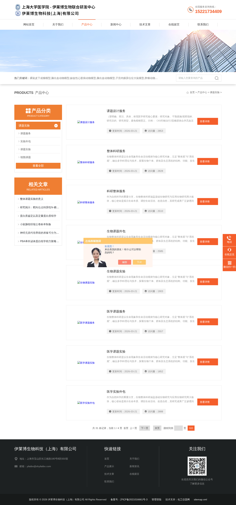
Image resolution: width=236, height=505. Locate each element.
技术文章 (144, 24)
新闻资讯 (134, 466)
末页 (157, 428)
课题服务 (25, 133)
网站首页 (28, 24)
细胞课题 (25, 157)
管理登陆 (156, 499)
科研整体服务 (116, 191)
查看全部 (38, 165)
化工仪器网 (184, 499)
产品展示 (109, 466)
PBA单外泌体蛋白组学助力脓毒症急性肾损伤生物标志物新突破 (40, 241)
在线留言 (174, 24)
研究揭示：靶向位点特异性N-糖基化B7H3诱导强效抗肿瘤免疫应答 (40, 207)
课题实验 (215, 92)
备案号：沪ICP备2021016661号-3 (129, 499)
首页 (192, 92)
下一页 (144, 428)
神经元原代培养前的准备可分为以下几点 (40, 232)
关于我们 (57, 24)
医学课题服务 (116, 311)
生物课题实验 (116, 271)
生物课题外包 (116, 231)
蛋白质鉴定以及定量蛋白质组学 (38, 215)
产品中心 (86, 24)
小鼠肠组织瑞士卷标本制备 (35, 224)
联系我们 (203, 24)
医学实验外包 (116, 391)
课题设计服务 (116, 111)
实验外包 (25, 141)
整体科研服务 (116, 151)
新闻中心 (115, 24)
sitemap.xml (200, 499)
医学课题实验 (116, 351)
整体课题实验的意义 (31, 198)
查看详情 (205, 121)
